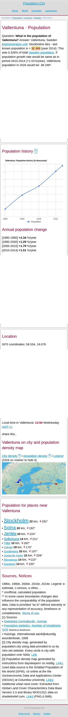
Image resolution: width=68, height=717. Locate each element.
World (25, 10)
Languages (51, 10)
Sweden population (41, 52)
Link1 (59, 663)
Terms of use (30, 613)
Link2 (49, 680)
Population (17, 18)
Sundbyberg (11, 551)
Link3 (29, 696)
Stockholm (16, 521)
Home (15, 10)
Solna (10, 527)
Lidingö (8, 547)
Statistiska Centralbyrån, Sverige (25, 621)
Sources (36, 714)
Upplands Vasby (13, 555)
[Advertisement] (34, 104)
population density (35, 456)
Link (34, 654)
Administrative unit (15, 44)
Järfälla (10, 533)
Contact (46, 714)
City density (9, 456)
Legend (58, 456)
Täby (7, 543)
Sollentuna (11, 539)
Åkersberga (10, 559)
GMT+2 (7, 427)
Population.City (34, 3)
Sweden (37, 18)
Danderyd (9, 564)
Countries (37, 10)
